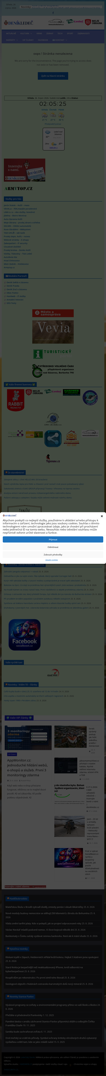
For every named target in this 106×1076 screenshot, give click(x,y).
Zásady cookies (51, 560)
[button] (101, 516)
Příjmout (53, 539)
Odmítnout (53, 547)
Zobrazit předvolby (53, 554)
